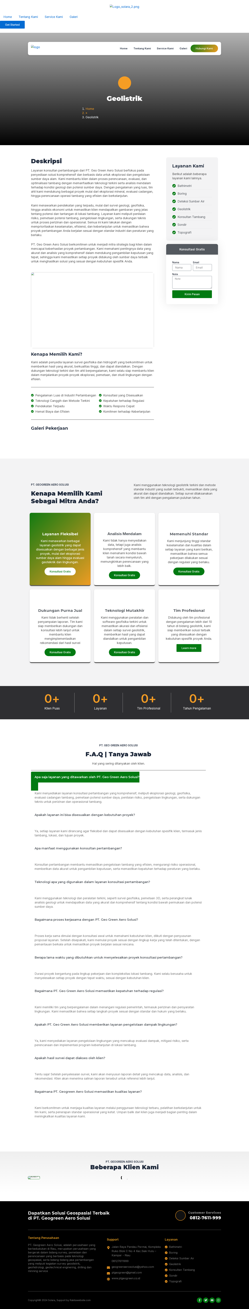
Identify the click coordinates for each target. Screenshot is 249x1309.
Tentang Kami (28, 17)
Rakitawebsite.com (80, 1300)
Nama (175, 262)
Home (7, 17)
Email (196, 262)
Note (175, 274)
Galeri (74, 17)
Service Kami (54, 17)
